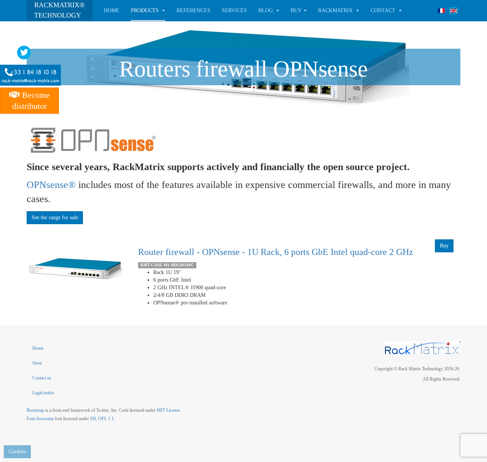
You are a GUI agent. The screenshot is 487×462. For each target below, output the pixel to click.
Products (145, 10)
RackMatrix (336, 10)
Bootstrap (35, 410)
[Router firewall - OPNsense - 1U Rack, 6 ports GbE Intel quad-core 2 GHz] (74, 268)
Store (37, 363)
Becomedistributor (31, 100)
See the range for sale (55, 217)
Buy (444, 246)
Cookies (17, 451)
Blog (266, 10)
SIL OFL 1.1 (102, 418)
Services (234, 10)
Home (111, 10)
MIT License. (169, 410)
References (193, 10)
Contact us (41, 378)
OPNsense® (51, 184)
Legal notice (43, 392)
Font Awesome (40, 418)
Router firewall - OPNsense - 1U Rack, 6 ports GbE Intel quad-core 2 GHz (275, 252)
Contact (384, 10)
